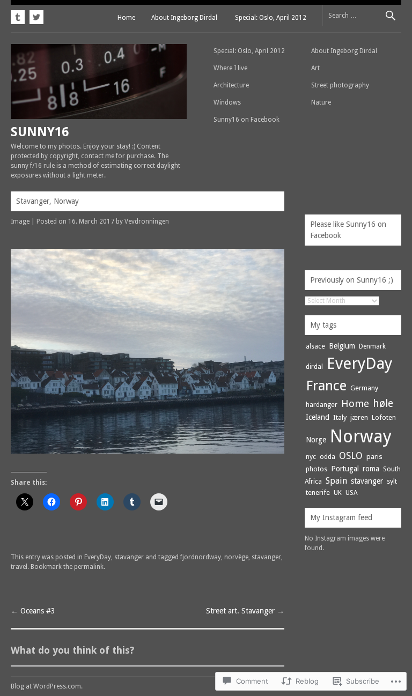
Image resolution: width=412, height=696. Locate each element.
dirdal (314, 367)
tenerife (318, 492)
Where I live (230, 68)
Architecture (231, 85)
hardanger (321, 405)
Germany (364, 388)
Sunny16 (40, 131)
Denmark (372, 346)
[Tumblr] (19, 15)
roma (371, 468)
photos (316, 469)
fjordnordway (200, 557)
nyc (311, 457)
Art (315, 68)
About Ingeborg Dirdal (184, 17)
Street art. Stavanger (245, 610)
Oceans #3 (33, 610)
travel (19, 567)
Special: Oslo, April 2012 (270, 17)
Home (126, 17)
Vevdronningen (146, 221)
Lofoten (384, 417)
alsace (315, 346)
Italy (340, 417)
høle (383, 403)
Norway (361, 436)
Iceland (317, 417)
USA (351, 492)
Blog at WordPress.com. (47, 686)
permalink (89, 567)
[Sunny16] (99, 116)
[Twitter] (35, 15)
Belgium (342, 346)
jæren (359, 417)
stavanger (129, 557)
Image (20, 221)
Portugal (345, 468)
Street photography (340, 85)
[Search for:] (361, 15)
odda (327, 457)
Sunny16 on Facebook (246, 119)
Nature (321, 102)
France (326, 385)
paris (374, 457)
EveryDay (97, 557)
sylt (392, 481)
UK (338, 493)
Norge (316, 439)
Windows (227, 102)
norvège (236, 557)
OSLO (351, 455)
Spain (336, 481)
